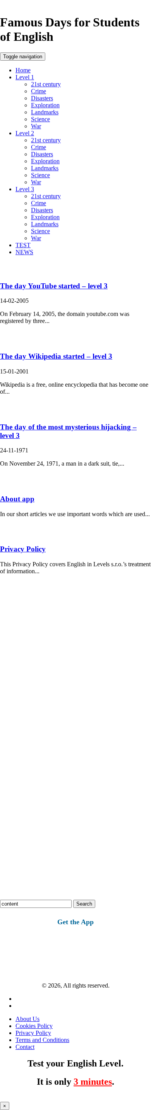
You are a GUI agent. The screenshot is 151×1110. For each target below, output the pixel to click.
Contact (24, 1047)
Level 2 (24, 133)
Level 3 (24, 189)
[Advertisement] (75, 671)
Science (40, 119)
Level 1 (24, 77)
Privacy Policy (23, 549)
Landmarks (44, 112)
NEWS (24, 252)
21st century (46, 84)
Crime (38, 91)
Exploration (45, 105)
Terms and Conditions (42, 1040)
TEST (23, 245)
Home (23, 70)
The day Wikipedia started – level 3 (56, 356)
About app (17, 499)
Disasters (42, 98)
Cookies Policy (34, 1026)
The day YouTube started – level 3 (54, 286)
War (36, 126)
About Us (27, 1019)
